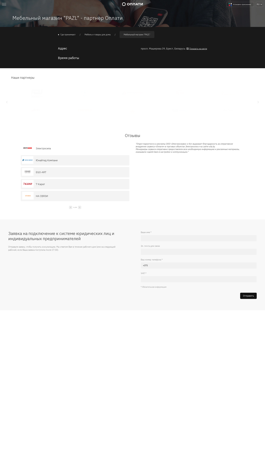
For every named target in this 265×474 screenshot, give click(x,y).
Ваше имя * (146, 232)
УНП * (143, 273)
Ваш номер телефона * (152, 259)
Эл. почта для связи (150, 246)
